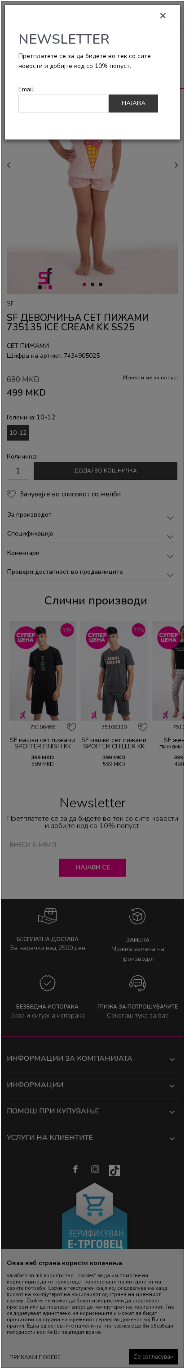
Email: (26, 89)
